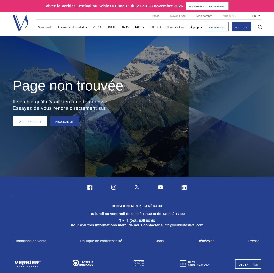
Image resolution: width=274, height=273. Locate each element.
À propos (196, 27)
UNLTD (112, 27)
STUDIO (155, 27)
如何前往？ (230, 15)
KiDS (125, 27)
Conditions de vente (30, 241)
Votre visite (45, 27)
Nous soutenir (175, 27)
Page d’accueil (30, 122)
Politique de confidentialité (101, 241)
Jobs (160, 241)
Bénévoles (206, 241)
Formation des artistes (72, 27)
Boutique (241, 27)
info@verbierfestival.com (183, 225)
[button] (259, 26)
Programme (217, 27)
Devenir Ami (178, 15)
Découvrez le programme (207, 6)
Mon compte (204, 15)
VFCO (97, 27)
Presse (155, 15)
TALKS (139, 27)
